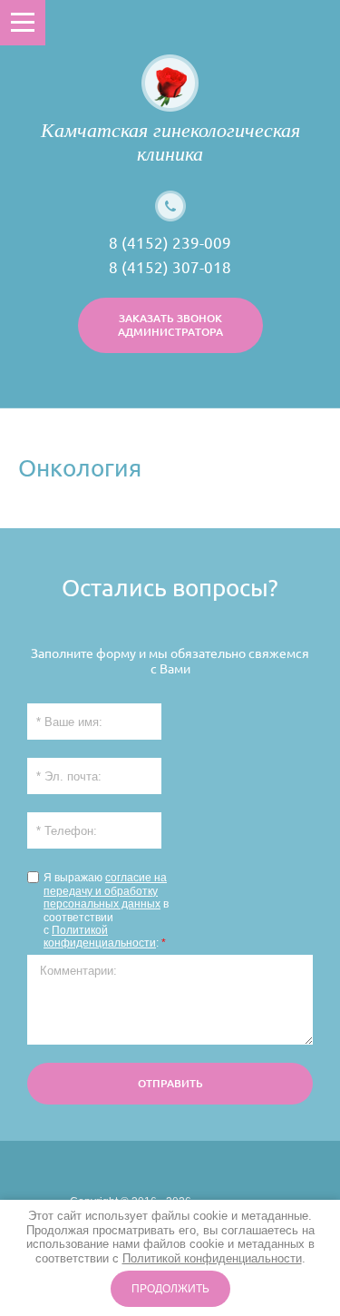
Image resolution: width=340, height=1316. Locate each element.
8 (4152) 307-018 (170, 267)
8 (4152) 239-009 (170, 242)
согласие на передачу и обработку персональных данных (105, 890)
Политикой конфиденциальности (100, 936)
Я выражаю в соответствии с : (106, 910)
